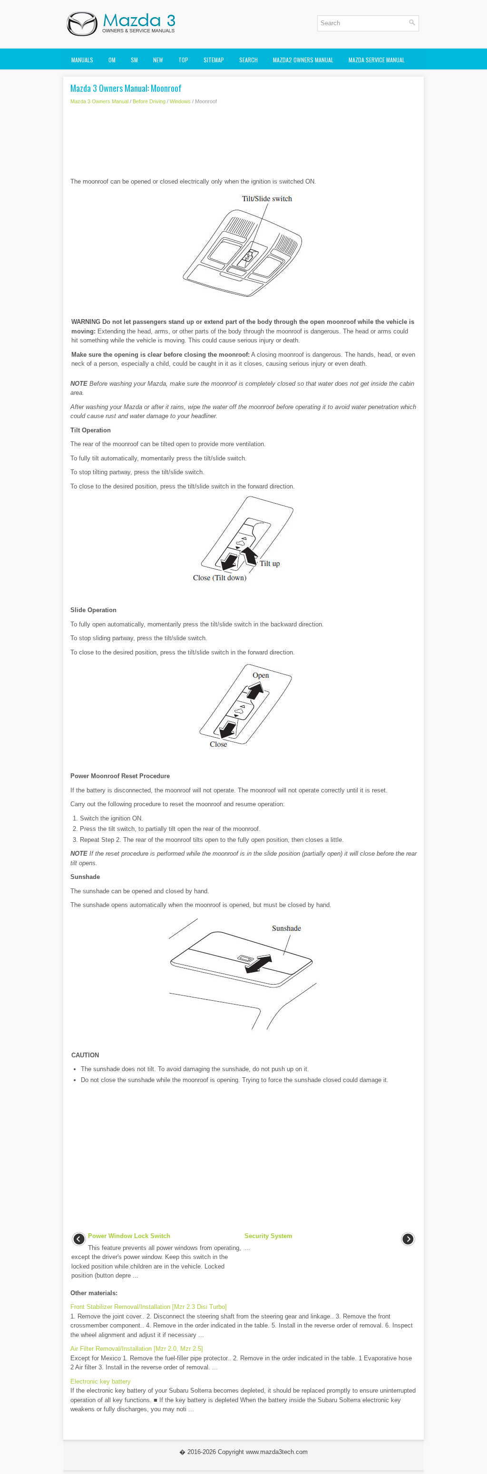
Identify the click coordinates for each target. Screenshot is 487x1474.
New (158, 60)
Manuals (82, 60)
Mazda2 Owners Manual (303, 60)
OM (112, 60)
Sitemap (214, 60)
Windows (180, 101)
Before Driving (149, 101)
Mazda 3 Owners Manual (99, 101)
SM (134, 60)
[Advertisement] (243, 143)
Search (248, 60)
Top (183, 60)
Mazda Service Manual (377, 60)
